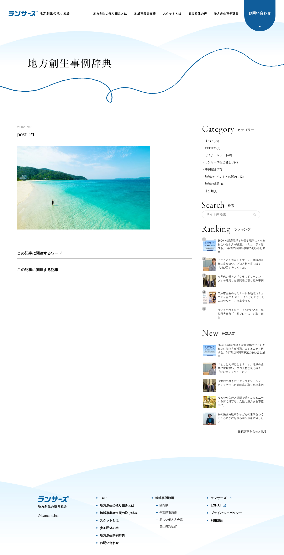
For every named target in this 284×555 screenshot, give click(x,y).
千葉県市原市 (168, 512)
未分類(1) (211, 191)
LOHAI (216, 505)
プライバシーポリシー (226, 513)
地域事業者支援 (145, 13)
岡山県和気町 (168, 526)
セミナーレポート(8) (218, 155)
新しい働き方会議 (171, 519)
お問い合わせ (260, 13)
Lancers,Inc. (50, 516)
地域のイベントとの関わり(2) (224, 176)
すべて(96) (212, 140)
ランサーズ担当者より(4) (221, 162)
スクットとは (172, 13)
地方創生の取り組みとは (110, 13)
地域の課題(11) (215, 183)
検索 (255, 215)
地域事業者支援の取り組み (118, 513)
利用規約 (217, 520)
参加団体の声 (198, 13)
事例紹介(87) (213, 169)
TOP (103, 498)
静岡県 (163, 505)
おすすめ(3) (212, 148)
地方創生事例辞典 (226, 13)
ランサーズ (218, 498)
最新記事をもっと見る (252, 431)
